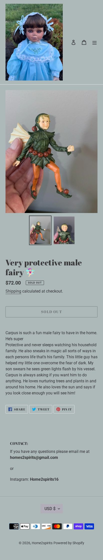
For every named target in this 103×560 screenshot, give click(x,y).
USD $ (50, 508)
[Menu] (94, 42)
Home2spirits (42, 543)
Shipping (13, 291)
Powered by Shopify (69, 543)
